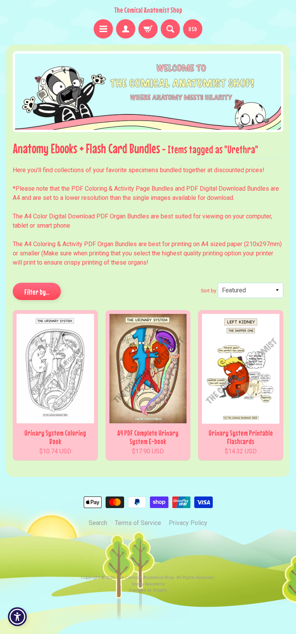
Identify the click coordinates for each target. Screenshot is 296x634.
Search (98, 523)
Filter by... (36, 291)
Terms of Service (138, 523)
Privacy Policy (188, 523)
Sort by (208, 291)
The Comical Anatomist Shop (148, 10)
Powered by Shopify (148, 590)
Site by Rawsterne (148, 584)
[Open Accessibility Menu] (17, 616)
